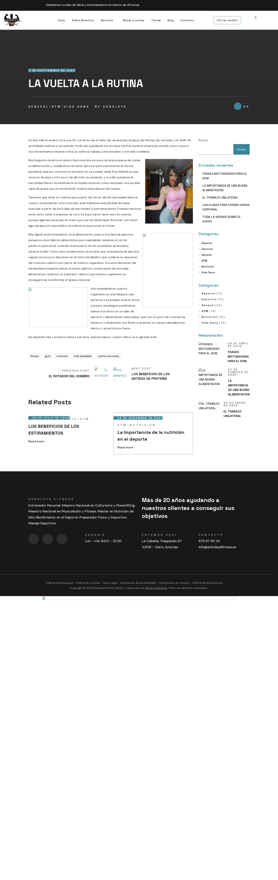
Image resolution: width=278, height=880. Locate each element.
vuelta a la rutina (108, 356)
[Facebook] (221, 4)
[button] (253, 20)
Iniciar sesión (227, 20)
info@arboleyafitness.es (217, 547)
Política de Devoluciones (207, 583)
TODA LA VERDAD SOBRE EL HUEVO (221, 219)
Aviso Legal (110, 583)
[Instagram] (231, 4)
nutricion (62, 356)
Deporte (39, 419)
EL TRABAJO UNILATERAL (220, 198)
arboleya (115, 106)
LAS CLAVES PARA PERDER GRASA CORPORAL (226, 207)
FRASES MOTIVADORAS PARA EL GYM (224, 176)
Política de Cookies (88, 583)
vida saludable (83, 356)
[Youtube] (242, 4)
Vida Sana (77, 106)
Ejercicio (64, 419)
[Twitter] (62, 539)
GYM (56, 106)
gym (47, 356)
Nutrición (143, 425)
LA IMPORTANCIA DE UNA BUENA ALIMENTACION (224, 188)
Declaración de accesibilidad (138, 583)
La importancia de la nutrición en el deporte (150, 435)
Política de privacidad (59, 583)
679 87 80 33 (209, 541)
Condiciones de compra (174, 583)
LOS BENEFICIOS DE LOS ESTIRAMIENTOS (53, 429)
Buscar (203, 140)
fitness (34, 356)
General (38, 106)
